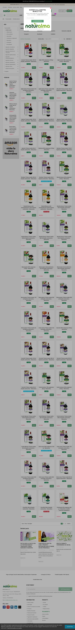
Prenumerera (38, 21)
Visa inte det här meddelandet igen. (35, 29)
